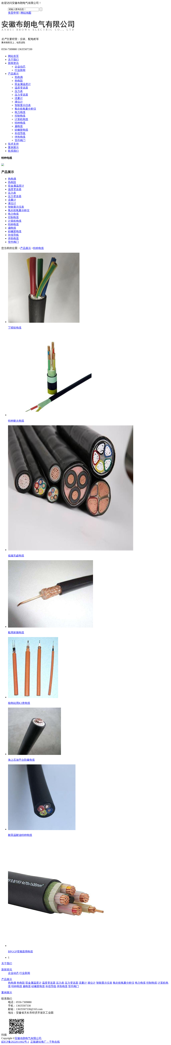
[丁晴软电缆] (43, 321)
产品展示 (13, 73)
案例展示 (13, 147)
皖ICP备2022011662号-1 (15, 1041)
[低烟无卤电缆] (70, 549)
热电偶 (19, 77)
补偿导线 (20, 133)
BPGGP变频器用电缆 (20, 951)
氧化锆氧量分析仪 (25, 108)
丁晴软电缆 (14, 327)
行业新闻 (20, 70)
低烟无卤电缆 (16, 555)
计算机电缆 (21, 119)
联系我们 (13, 150)
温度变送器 (21, 87)
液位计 (19, 101)
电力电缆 (20, 112)
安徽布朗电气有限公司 (28, 1038)
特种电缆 (20, 122)
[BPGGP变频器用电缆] (61, 945)
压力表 (19, 91)
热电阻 (19, 80)
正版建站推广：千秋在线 (45, 1041)
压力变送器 (21, 94)
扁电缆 (19, 126)
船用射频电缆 (16, 632)
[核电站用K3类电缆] (33, 697)
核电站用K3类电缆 (19, 703)
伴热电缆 (20, 136)
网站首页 (13, 56)
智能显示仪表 (23, 105)
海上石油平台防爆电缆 (21, 759)
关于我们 (13, 59)
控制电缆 (20, 115)
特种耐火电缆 (16, 420)
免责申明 (13, 12)
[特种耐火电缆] (50, 414)
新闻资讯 (13, 63)
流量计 (19, 98)
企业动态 (20, 66)
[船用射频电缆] (50, 626)
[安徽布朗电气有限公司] (43, 33)
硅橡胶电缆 (21, 129)
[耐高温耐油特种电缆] (41, 829)
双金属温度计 (23, 84)
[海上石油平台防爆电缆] (34, 754)
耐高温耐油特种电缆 (20, 835)
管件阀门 (20, 140)
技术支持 (13, 143)
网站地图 (26, 12)
